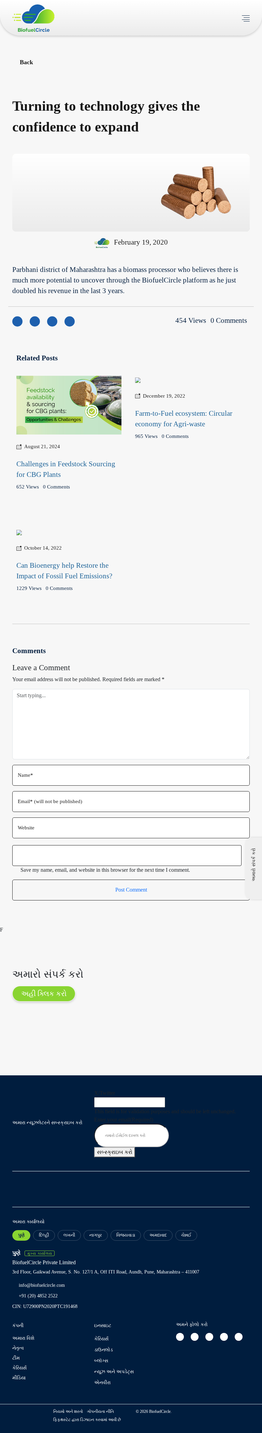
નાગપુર (95, 1235)
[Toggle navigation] (246, 17)
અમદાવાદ (158, 1235)
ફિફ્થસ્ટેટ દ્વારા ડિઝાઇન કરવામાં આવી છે (87, 1419)
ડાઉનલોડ (103, 1349)
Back (26, 62)
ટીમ (16, 1358)
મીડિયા (19, 1377)
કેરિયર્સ (19, 1367)
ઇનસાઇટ (102, 1325)
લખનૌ (69, 1235)
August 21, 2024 (42, 446)
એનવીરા (102, 1382)
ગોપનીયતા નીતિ (100, 1411)
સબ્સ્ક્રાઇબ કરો (114, 1152)
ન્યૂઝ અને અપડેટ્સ (114, 1371)
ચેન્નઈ (186, 1235)
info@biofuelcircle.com (42, 1285)
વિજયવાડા (125, 1235)
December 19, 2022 (164, 396)
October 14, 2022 (43, 548)
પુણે (21, 1235)
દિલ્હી (44, 1235)
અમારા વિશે (23, 1338)
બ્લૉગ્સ (101, 1360)
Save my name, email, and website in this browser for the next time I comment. (105, 870)
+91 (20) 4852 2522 (38, 1295)
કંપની (18, 1325)
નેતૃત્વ (18, 1348)
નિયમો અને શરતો (68, 1411)
